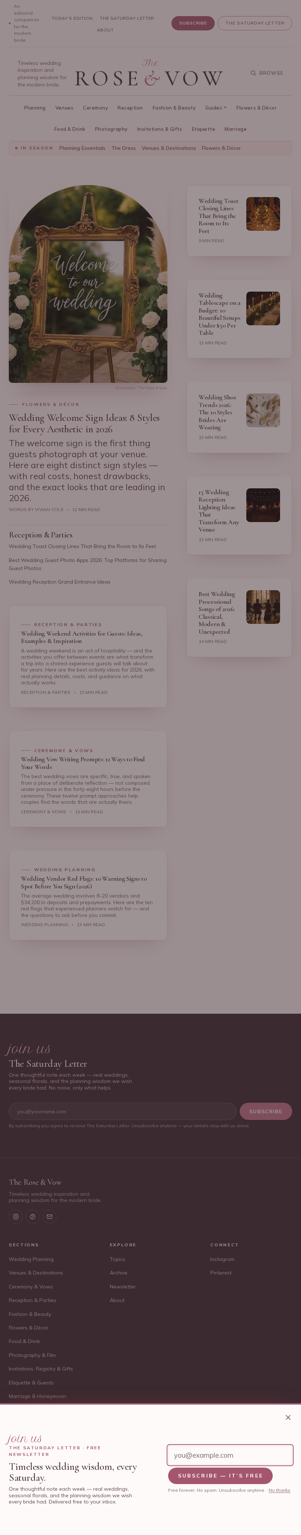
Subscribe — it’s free (220, 1475)
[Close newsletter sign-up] (288, 1417)
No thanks (279, 1490)
